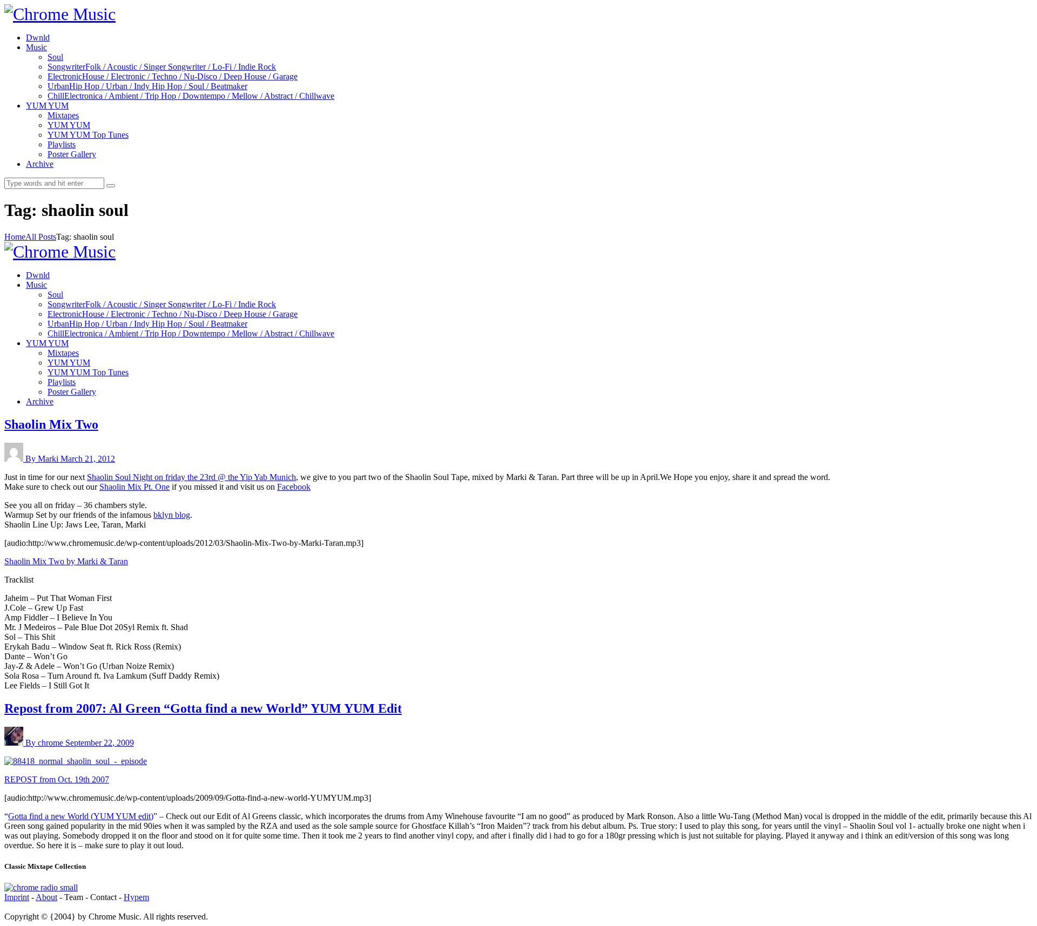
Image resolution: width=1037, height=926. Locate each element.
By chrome (45, 742)
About (46, 897)
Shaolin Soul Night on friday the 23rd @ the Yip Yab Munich (191, 477)
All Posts (40, 236)
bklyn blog (171, 514)
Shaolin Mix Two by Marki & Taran (66, 561)
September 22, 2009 (99, 742)
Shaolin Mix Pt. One (134, 486)
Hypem (136, 897)
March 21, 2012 (87, 458)
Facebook (294, 486)
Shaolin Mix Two (51, 424)
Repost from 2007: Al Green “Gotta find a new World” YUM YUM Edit (203, 708)
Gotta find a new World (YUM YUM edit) (80, 816)
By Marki (42, 458)
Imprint (16, 897)
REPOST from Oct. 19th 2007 (56, 779)
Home (14, 236)
